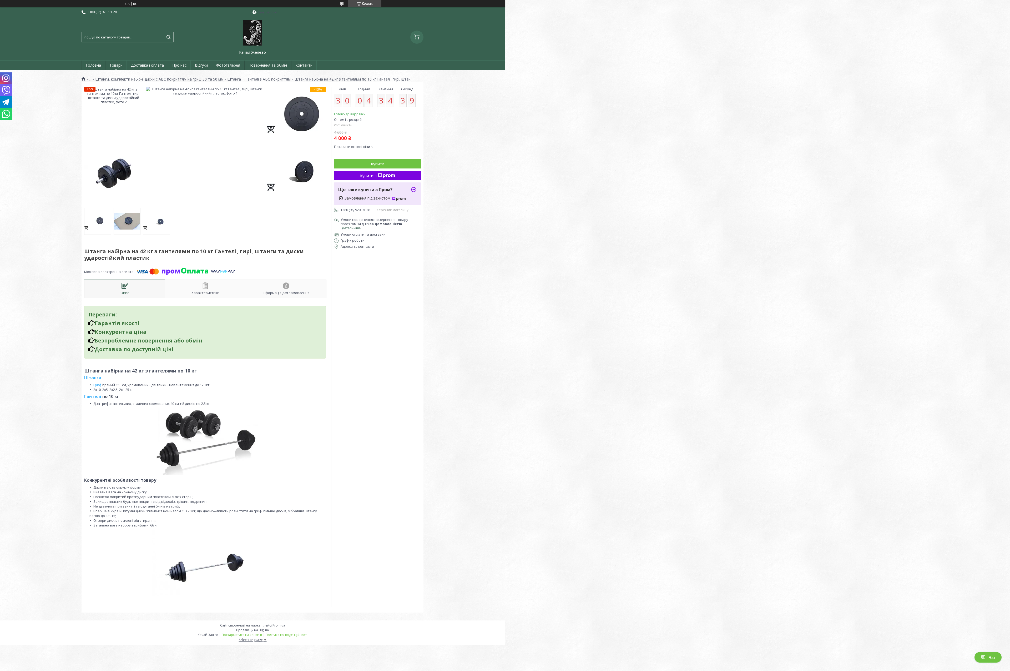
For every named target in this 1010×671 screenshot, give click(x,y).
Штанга (92, 378)
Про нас (179, 65)
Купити (377, 163)
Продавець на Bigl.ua (252, 630)
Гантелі (92, 396)
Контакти (303, 65)
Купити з (368, 175)
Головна (93, 65)
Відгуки (201, 65)
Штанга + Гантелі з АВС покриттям (259, 79)
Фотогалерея (228, 65)
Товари (116, 65)
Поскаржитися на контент (242, 635)
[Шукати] (168, 37)
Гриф (97, 384)
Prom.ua (278, 625)
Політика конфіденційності (286, 635)
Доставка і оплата (147, 65)
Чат (992, 657)
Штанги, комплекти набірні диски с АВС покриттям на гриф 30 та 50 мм (159, 79)
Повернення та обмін (268, 65)
